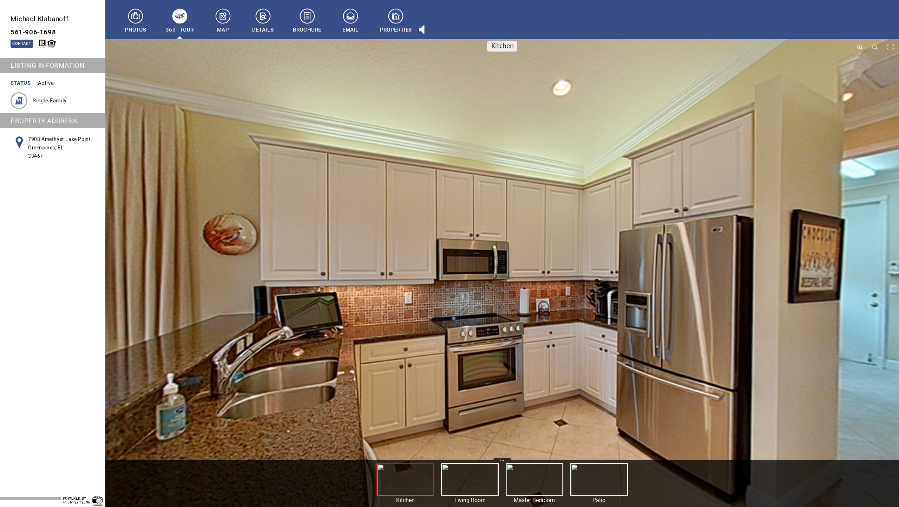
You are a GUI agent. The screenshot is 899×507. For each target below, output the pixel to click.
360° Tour (180, 30)
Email (350, 30)
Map (223, 30)
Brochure (307, 30)
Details (263, 30)
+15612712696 (77, 502)
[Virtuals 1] (98, 497)
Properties (396, 30)
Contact (21, 43)
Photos (135, 30)
